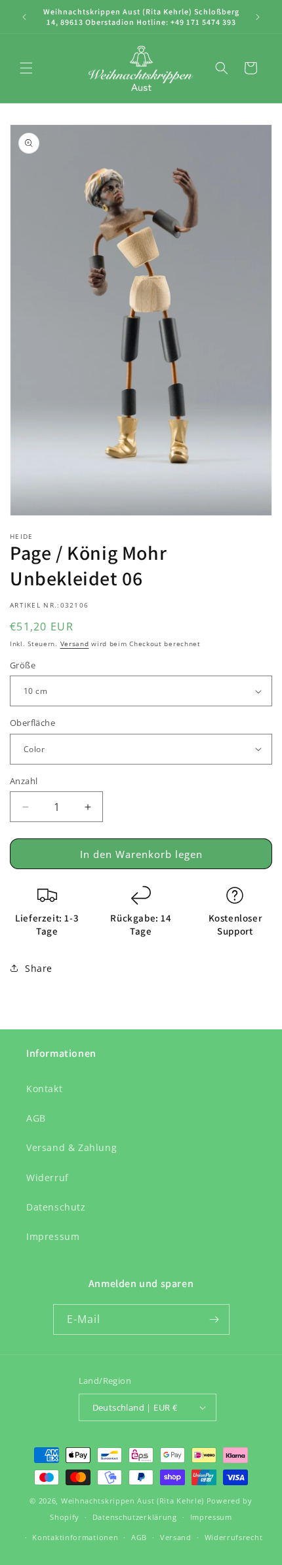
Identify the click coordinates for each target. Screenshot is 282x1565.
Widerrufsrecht (234, 1537)
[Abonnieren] (214, 1319)
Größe (22, 665)
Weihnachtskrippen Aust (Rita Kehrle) (132, 1500)
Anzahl (23, 781)
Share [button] (38, 968)
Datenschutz (56, 1207)
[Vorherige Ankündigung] (24, 17)
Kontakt (44, 1088)
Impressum (52, 1236)
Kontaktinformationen (75, 1537)
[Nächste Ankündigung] (257, 17)
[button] (26, 68)
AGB (36, 1118)
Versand (74, 643)
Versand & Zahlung (71, 1147)
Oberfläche (32, 723)
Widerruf (47, 1177)
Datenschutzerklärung (134, 1517)
